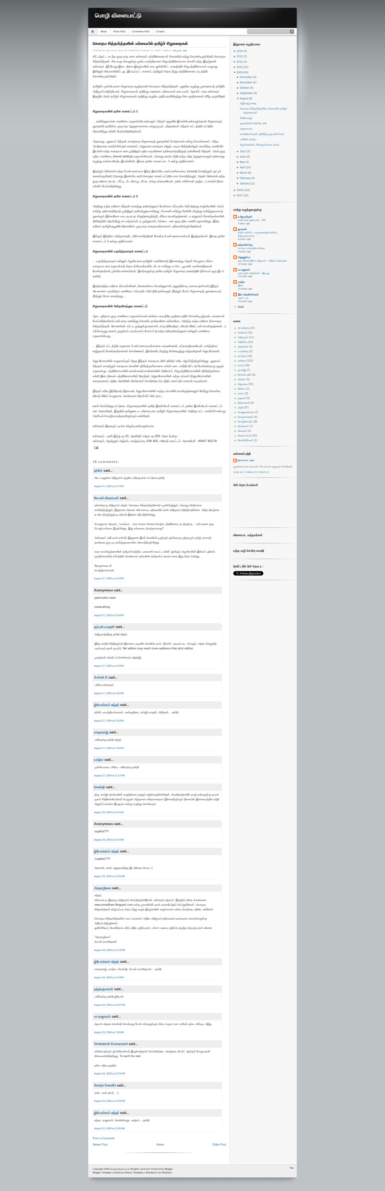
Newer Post (100, 1144)
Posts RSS (119, 31)
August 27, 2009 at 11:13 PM (109, 775)
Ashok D (100, 677)
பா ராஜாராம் (244, 269)
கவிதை (242, 360)
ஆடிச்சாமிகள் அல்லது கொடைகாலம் (259, 144)
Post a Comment (104, 1138)
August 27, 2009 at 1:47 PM (109, 486)
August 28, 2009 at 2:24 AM (109, 812)
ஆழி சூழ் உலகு (248, 103)
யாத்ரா (98, 759)
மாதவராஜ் (101, 732)
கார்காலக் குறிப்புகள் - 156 (252, 220)
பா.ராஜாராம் (102, 1016)
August (244, 98)
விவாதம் (242, 430)
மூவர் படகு (243, 297)
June (243, 156)
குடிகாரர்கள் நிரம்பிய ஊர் (253, 123)
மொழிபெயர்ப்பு (245, 421)
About (103, 31)
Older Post (219, 1144)
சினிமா (242, 388)
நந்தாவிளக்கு (245, 244)
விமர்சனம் (243, 426)
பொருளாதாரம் (245, 416)
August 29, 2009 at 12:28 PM (109, 1101)
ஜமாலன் (242, 229)
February (245, 178)
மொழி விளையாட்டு (118, 15)
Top (291, 1167)
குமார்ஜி (242, 370)
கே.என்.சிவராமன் (106, 498)
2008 (240, 190)
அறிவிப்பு (242, 342)
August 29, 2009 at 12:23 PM (109, 1073)
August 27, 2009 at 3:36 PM (109, 693)
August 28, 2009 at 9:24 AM (109, 839)
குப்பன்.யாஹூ (104, 627)
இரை (240, 285)
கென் (241, 306)
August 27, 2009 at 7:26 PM (109, 748)
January (245, 183)
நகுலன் (242, 398)
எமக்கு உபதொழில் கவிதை (251, 248)
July (242, 151)
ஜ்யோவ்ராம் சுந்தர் (106, 705)
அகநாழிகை (102, 888)
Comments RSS (140, 31)
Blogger (169, 1169)
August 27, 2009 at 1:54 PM (109, 578)
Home (93, 31)
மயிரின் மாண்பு (248, 139)
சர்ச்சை (242, 379)
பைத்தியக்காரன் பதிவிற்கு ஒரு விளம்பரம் (262, 134)
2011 (240, 61)
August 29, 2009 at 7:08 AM (109, 1032)
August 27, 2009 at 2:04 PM (109, 615)
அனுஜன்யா (244, 257)
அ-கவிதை (243, 327)
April (243, 167)
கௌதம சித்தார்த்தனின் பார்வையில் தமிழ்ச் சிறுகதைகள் (140, 43)
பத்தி (184, 50)
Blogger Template (102, 1172)
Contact (160, 31)
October (245, 87)
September (247, 93)
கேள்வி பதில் (245, 374)
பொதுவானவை (246, 412)
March (244, 172)
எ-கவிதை (243, 351)
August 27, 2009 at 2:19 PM (109, 665)
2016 (240, 51)
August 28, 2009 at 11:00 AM (109, 876)
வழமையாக (246, 128)
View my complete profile (251, 472)
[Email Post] (96, 447)
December (246, 77)
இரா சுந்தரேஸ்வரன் (248, 294)
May (243, 162)
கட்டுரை (242, 356)
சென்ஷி (99, 787)
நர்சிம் (98, 470)
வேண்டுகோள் (245, 440)
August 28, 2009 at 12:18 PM (109, 950)
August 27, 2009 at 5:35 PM (109, 720)
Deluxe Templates (134, 1172)
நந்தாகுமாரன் (103, 989)
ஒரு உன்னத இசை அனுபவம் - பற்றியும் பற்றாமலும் (262, 260)
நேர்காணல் (244, 402)
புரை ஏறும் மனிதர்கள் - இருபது (253, 273)
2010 (240, 67)
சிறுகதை (243, 384)
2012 (240, 56)
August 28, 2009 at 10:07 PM (109, 1005)
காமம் (241, 365)
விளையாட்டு (244, 435)
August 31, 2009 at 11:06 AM (109, 1128)
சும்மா (241, 393)
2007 (240, 195)
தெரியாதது (246, 117)
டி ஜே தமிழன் (245, 216)
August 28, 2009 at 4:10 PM (109, 977)
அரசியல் (242, 332)
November (246, 82)
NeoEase (167, 1172)
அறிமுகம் (176, 50)
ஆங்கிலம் (243, 346)
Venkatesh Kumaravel (111, 1044)
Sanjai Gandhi (105, 1085)
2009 (240, 72)
